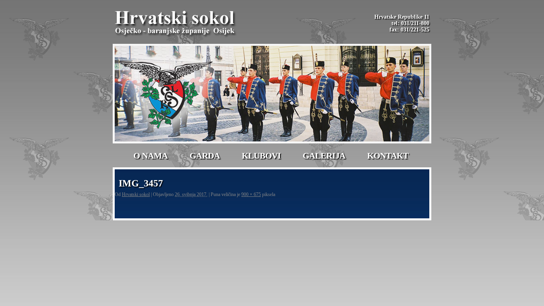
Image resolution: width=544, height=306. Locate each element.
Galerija (324, 156)
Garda (205, 156)
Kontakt (388, 156)
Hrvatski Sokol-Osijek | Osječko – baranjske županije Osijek (176, 24)
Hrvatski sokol (136, 194)
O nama (150, 156)
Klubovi (261, 156)
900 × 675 (251, 194)
